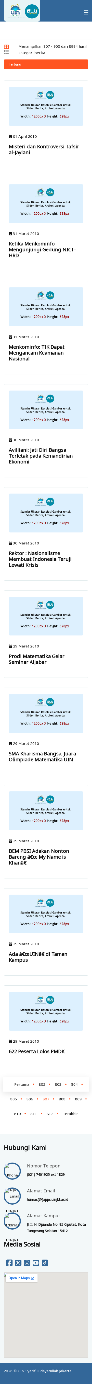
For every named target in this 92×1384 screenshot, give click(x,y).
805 (13, 1098)
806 (29, 1098)
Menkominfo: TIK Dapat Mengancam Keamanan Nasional (37, 353)
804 (74, 1084)
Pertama (21, 1084)
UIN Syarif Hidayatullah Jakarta (44, 1370)
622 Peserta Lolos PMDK (37, 1051)
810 (17, 1113)
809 (78, 1098)
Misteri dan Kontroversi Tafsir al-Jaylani (44, 149)
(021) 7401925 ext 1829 (46, 1174)
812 (50, 1113)
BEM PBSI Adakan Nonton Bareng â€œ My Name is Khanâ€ (39, 857)
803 (58, 1084)
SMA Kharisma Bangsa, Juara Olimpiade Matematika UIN (42, 756)
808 (62, 1098)
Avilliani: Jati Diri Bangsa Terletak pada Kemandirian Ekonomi (41, 456)
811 (33, 1113)
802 (42, 1084)
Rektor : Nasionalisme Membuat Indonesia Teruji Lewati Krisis (40, 559)
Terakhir (70, 1113)
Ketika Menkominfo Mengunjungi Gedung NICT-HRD (42, 249)
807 (46, 1098)
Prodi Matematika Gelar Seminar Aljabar (37, 659)
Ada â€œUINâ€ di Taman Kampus (38, 957)
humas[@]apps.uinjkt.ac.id (47, 1199)
